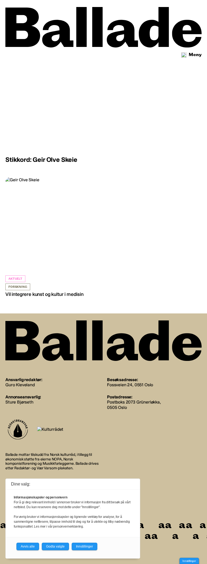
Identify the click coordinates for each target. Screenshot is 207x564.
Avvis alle (28, 546)
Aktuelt (15, 279)
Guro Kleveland (20, 384)
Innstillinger (189, 560)
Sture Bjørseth (19, 402)
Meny (195, 54)
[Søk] (184, 55)
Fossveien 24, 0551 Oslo (130, 384)
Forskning (17, 287)
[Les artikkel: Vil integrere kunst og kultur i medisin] (53, 237)
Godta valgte (55, 546)
